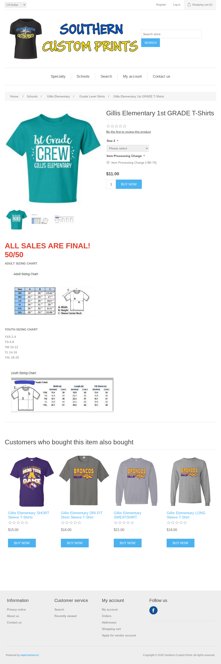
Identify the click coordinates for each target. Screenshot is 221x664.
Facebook (153, 610)
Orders (106, 616)
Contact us (161, 76)
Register (161, 4)
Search (150, 42)
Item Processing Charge (125, 156)
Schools (83, 76)
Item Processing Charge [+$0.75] (133, 162)
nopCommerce (30, 655)
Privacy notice (16, 609)
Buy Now (129, 184)
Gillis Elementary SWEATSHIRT (127, 515)
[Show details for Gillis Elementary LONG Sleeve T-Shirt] (189, 481)
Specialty (58, 76)
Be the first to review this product (128, 131)
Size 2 (111, 141)
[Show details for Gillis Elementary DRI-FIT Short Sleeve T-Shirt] (84, 481)
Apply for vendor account (119, 635)
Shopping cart (111, 629)
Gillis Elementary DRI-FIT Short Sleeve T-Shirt (82, 515)
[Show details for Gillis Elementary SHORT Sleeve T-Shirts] (31, 481)
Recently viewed (65, 616)
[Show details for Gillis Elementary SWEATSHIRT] (137, 481)
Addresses (109, 622)
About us (13, 616)
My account (132, 76)
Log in (176, 4)
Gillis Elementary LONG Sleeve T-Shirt (186, 515)
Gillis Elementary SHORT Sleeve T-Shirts (28, 515)
